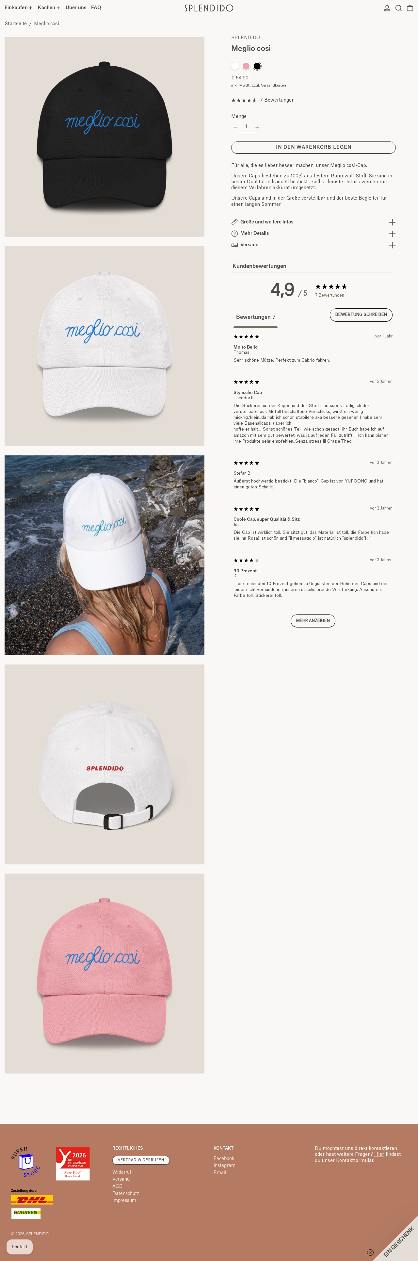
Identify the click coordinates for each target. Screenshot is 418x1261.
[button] (398, 8)
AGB (117, 1186)
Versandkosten (273, 85)
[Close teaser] (370, 1252)
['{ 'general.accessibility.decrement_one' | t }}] (235, 127)
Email (220, 1173)
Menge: (239, 116)
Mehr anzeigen (313, 621)
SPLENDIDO (245, 38)
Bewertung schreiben (361, 315)
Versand (121, 1179)
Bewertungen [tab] (255, 317)
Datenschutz (125, 1193)
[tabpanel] (313, 484)
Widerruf (121, 1172)
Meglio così (46, 24)
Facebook (224, 1158)
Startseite (16, 24)
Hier (379, 1154)
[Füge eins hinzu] (257, 127)
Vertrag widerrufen (141, 1160)
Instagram (224, 1165)
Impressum (124, 1200)
